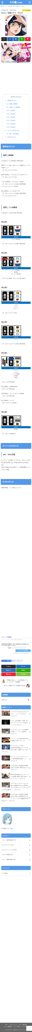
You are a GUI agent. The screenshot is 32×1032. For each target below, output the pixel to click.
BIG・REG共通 (12, 133)
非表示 (19, 97)
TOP (6, 1024)
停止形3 (10, 117)
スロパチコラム (8, 845)
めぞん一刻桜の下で (18, 660)
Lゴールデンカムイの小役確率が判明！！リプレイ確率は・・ (20, 731)
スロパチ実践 (7, 854)
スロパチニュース (9, 849)
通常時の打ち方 (11, 100)
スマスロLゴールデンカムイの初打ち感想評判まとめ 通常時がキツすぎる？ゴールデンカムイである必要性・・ (15, 786)
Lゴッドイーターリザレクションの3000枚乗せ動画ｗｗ (19, 758)
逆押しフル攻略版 (13, 107)
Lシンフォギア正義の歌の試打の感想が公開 (19, 739)
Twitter (11, 828)
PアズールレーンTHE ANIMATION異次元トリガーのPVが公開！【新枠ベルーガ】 (15, 748)
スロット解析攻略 (7, 660)
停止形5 (10, 123)
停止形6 (10, 127)
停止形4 (10, 120)
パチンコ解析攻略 (9, 859)
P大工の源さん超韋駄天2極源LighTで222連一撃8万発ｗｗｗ (20, 767)
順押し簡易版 (11, 104)
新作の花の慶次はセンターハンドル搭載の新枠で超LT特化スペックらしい (20, 776)
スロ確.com (15, 1029)
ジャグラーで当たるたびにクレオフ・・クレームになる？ (20, 713)
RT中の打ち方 (10, 137)
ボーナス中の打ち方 (12, 130)
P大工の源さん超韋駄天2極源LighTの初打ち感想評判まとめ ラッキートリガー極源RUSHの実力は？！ (15, 797)
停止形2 (10, 114)
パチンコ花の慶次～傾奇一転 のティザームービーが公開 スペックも (19, 722)
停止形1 (10, 110)
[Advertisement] (16, 80)
